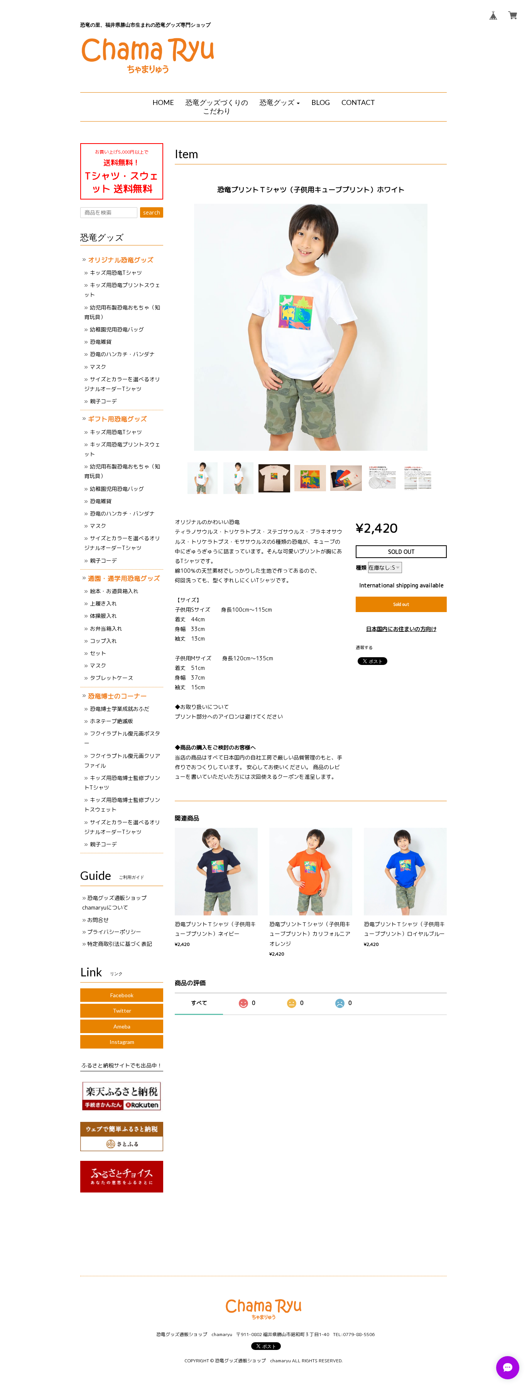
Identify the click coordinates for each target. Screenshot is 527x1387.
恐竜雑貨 (100, 341)
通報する (364, 647)
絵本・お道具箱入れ (114, 591)
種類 (361, 567)
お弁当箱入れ (106, 628)
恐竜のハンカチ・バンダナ (122, 354)
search (151, 212)
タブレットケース (111, 678)
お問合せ (98, 920)
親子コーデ (103, 401)
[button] (280, 103)
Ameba (121, 1026)
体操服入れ (103, 615)
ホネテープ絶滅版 (111, 721)
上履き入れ (103, 603)
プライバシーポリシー (114, 931)
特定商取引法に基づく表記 (119, 943)
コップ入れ (103, 640)
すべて (199, 1002)
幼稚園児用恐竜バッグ (117, 329)
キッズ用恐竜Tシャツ (116, 272)
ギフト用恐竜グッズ (117, 418)
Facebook (121, 995)
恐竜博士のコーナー (117, 696)
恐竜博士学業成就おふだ (119, 708)
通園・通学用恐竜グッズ (124, 578)
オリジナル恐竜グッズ (121, 259)
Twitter (122, 1010)
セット (98, 653)
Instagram (122, 1042)
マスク (98, 366)
